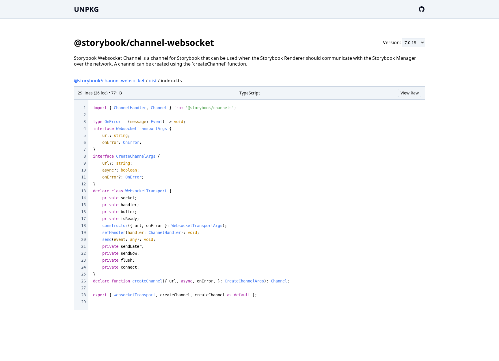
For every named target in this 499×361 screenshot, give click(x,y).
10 (83, 170)
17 (83, 218)
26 (83, 281)
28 (83, 295)
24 (83, 267)
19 (83, 232)
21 (83, 246)
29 (83, 301)
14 (83, 198)
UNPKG (86, 9)
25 (83, 274)
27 (83, 288)
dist (153, 80)
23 (83, 260)
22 (83, 253)
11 (83, 177)
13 (83, 191)
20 (83, 239)
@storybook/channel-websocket (109, 80)
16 (83, 211)
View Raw (410, 93)
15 (83, 204)
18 (83, 225)
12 (83, 184)
